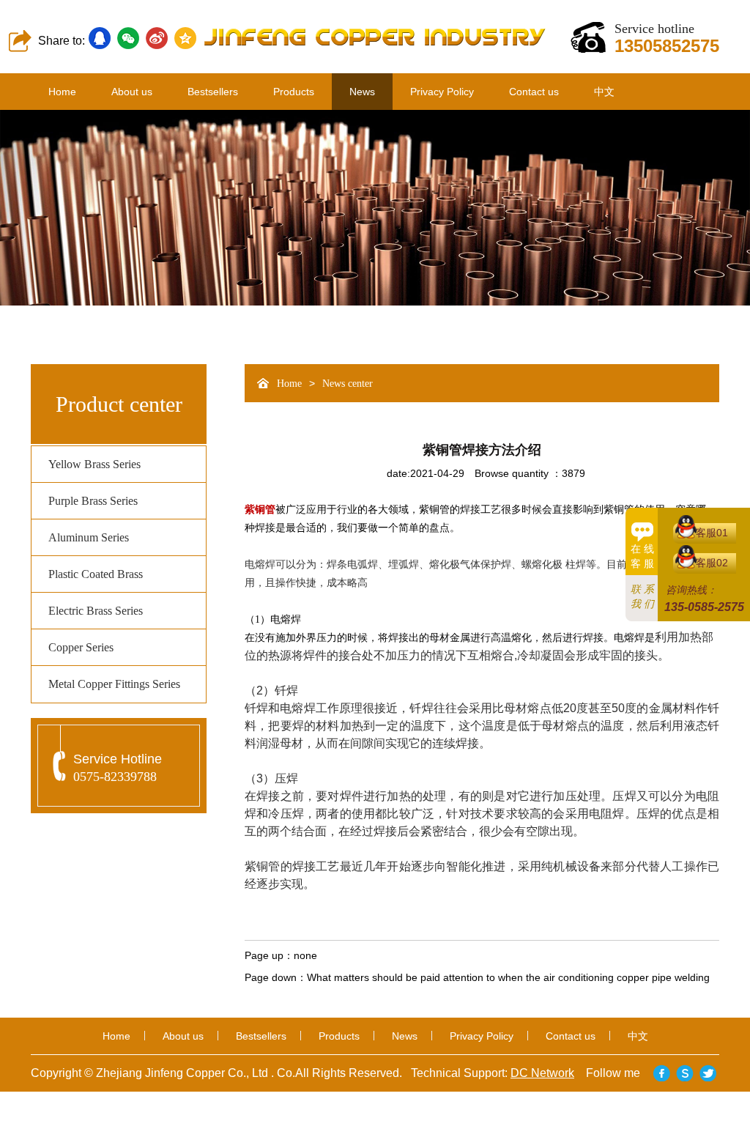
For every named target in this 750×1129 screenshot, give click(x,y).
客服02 (712, 563)
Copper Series (81, 647)
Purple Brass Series (93, 501)
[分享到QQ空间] (185, 38)
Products (293, 91)
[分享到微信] (128, 38)
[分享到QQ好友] (100, 38)
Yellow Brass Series (94, 464)
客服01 (712, 532)
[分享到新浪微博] (157, 38)
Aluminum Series (88, 537)
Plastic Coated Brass (95, 574)
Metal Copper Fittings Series (114, 684)
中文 (604, 91)
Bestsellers (213, 91)
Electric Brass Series (95, 610)
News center (347, 383)
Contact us (534, 91)
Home (62, 91)
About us (131, 91)
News (362, 91)
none (305, 955)
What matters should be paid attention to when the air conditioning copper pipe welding (508, 977)
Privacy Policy (442, 91)
